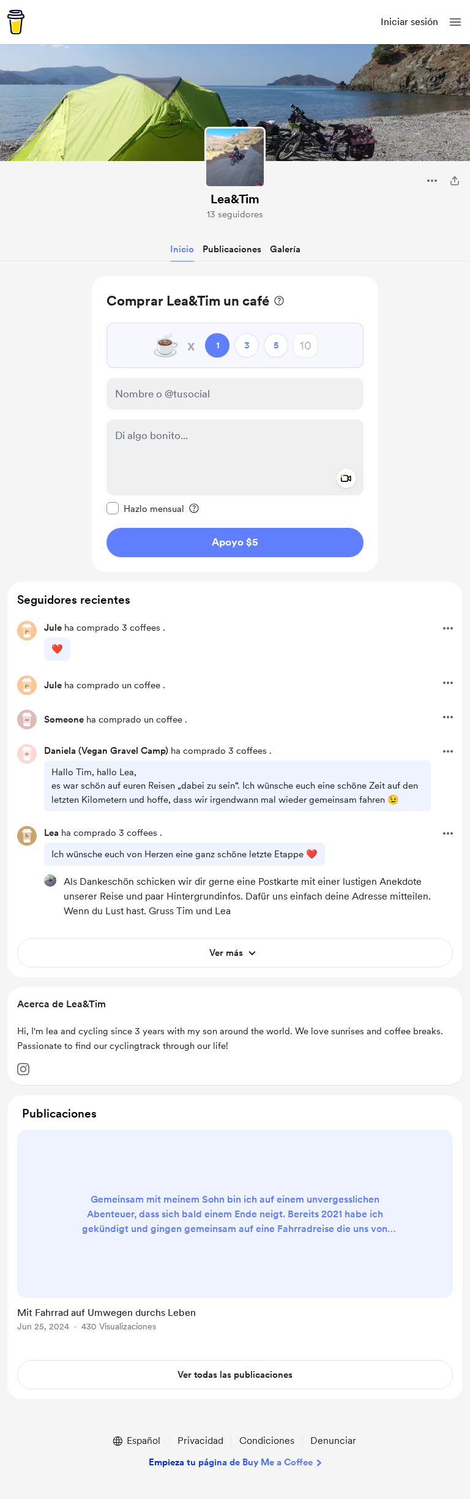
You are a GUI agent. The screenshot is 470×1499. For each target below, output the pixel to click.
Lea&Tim (235, 199)
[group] (235, 1237)
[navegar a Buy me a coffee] (15, 22)
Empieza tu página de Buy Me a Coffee (231, 1462)
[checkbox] (145, 508)
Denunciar (333, 1440)
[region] (235, 424)
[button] (455, 22)
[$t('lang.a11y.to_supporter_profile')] (50, 880)
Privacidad (200, 1440)
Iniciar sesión (409, 22)
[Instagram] (23, 1069)
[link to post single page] (235, 1233)
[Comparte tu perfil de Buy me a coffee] (454, 180)
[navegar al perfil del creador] (235, 157)
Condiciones (266, 1440)
